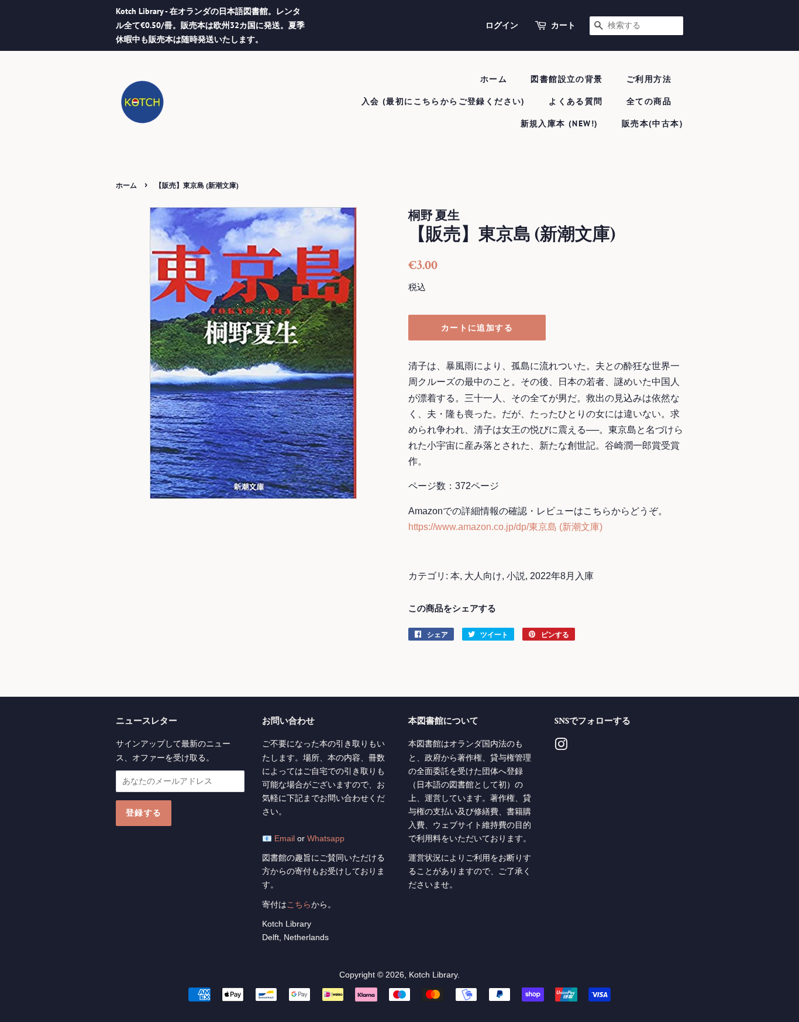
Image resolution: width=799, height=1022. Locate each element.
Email (284, 838)
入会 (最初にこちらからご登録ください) (443, 101)
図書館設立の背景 (566, 79)
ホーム (493, 79)
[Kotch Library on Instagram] (561, 746)
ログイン (501, 25)
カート (563, 25)
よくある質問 (575, 101)
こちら (299, 904)
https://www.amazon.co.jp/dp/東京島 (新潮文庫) (505, 527)
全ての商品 (648, 101)
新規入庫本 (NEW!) (559, 123)
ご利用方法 (648, 79)
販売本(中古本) (652, 123)
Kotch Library (433, 975)
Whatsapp (326, 838)
